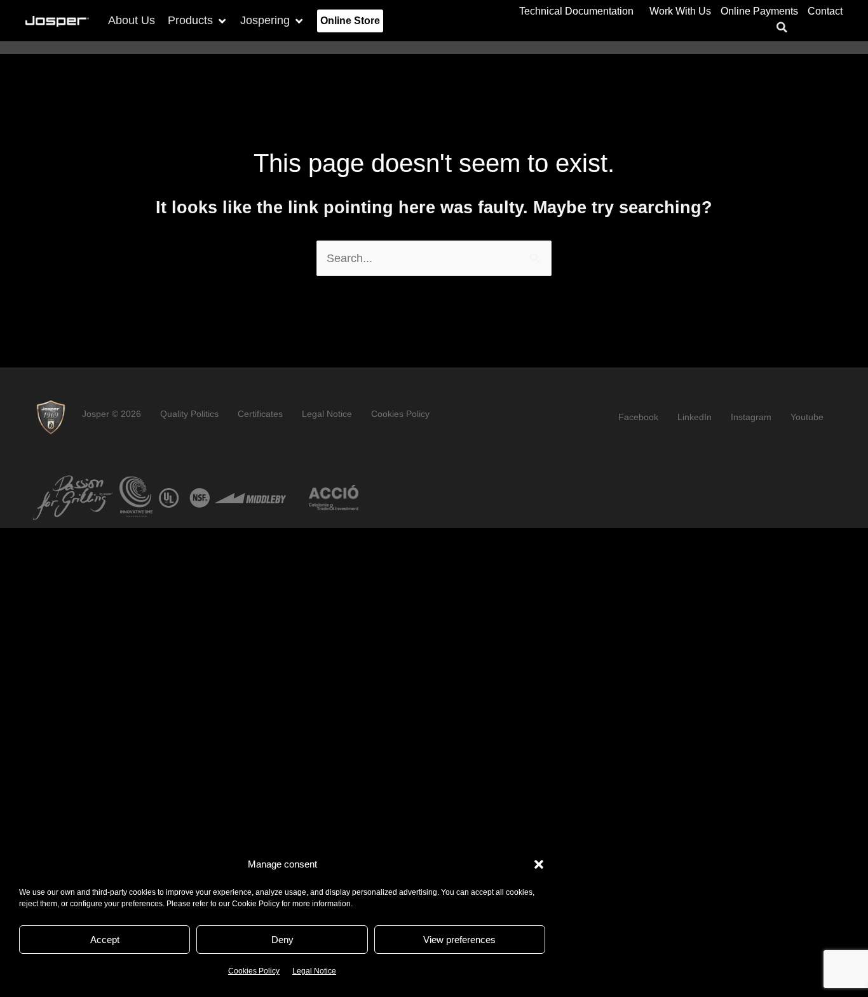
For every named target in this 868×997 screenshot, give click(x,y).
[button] (538, 864)
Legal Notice (314, 971)
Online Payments (759, 11)
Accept (104, 939)
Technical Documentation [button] (576, 11)
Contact (825, 11)
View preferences (459, 939)
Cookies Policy (254, 971)
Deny (282, 939)
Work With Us (680, 11)
